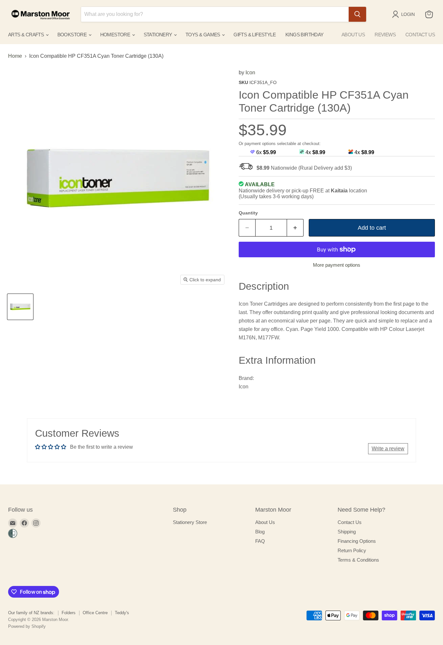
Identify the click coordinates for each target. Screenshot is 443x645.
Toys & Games (203, 34)
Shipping (347, 531)
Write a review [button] (388, 448)
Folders (69, 612)
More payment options (336, 265)
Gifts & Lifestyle (254, 34)
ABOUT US (353, 34)
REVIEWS (385, 34)
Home (15, 56)
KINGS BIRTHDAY (304, 34)
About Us (265, 522)
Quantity (248, 212)
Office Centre (95, 612)
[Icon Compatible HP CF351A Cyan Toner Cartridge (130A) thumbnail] (20, 307)
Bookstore (72, 34)
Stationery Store (190, 522)
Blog (260, 531)
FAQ (260, 541)
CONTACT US (420, 34)
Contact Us (350, 522)
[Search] (357, 14)
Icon (250, 72)
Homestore (115, 34)
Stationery (158, 34)
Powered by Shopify (27, 626)
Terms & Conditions (358, 560)
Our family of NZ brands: (31, 612)
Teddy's (122, 612)
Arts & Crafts (26, 34)
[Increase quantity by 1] (295, 228)
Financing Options (357, 541)
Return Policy (352, 550)
